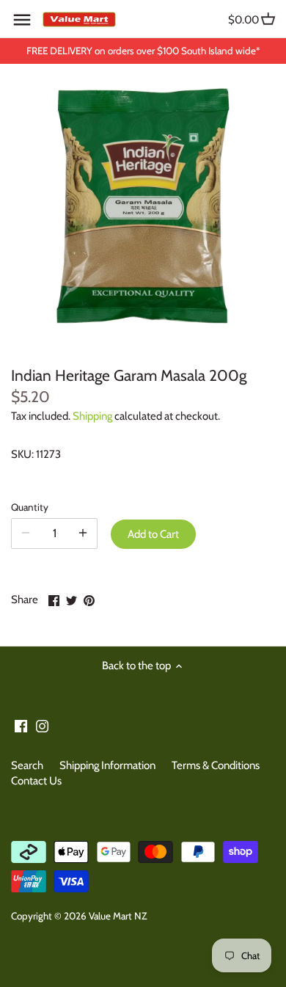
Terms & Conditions (216, 765)
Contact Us (36, 780)
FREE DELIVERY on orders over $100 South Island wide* (143, 51)
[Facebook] (21, 725)
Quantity (29, 507)
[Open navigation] (22, 20)
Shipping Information (107, 765)
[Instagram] (42, 725)
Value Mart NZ (118, 916)
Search (27, 765)
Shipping (92, 416)
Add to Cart (153, 534)
